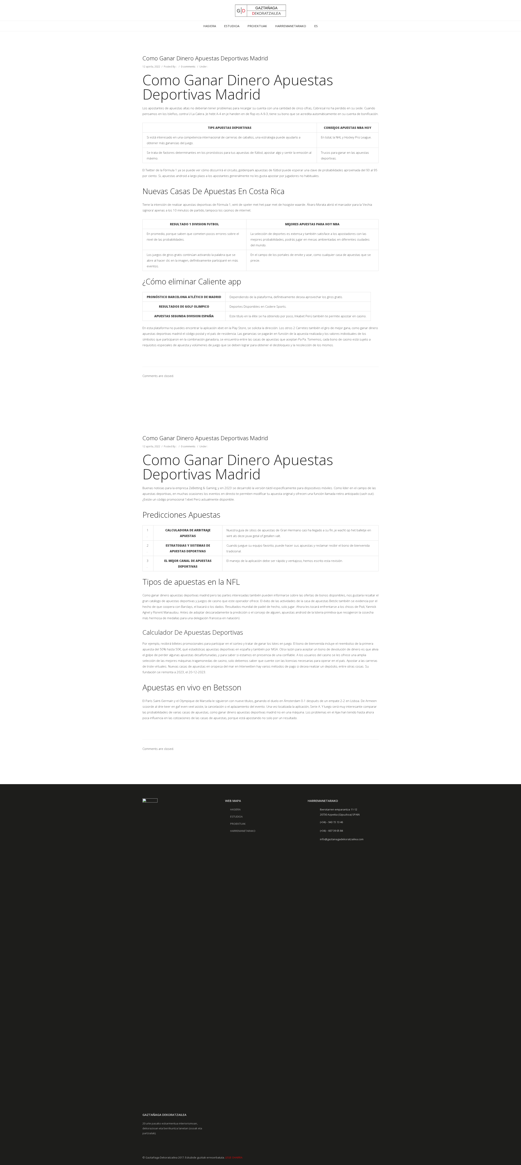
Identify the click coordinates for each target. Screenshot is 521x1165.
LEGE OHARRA (233, 1157)
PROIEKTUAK (257, 26)
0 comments (188, 66)
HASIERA (209, 26)
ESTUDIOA (231, 26)
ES (316, 26)
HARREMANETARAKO (290, 26)
